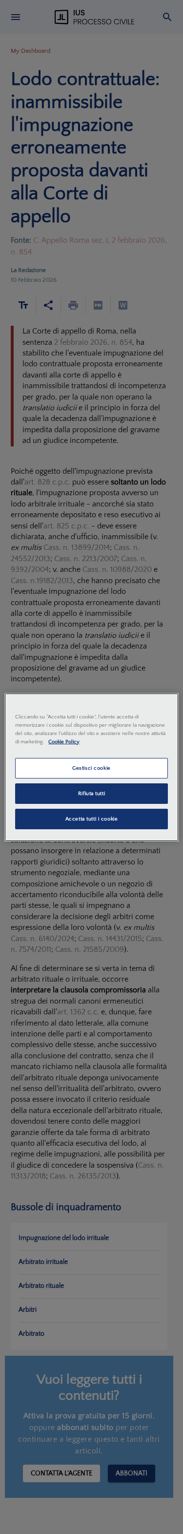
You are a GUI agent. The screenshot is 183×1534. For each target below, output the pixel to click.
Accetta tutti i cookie (91, 819)
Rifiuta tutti (91, 793)
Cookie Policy (64, 741)
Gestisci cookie (91, 768)
